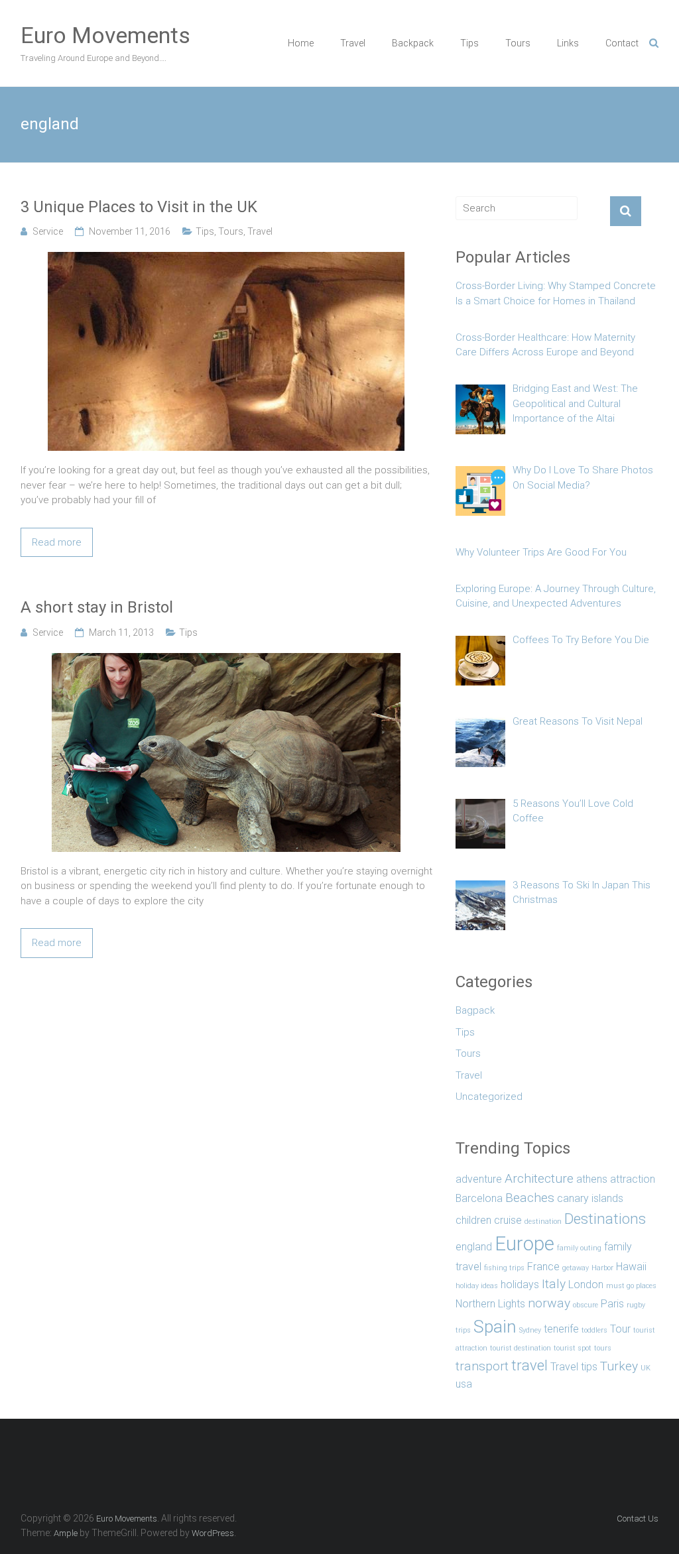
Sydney (530, 1330)
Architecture (539, 1178)
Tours (517, 43)
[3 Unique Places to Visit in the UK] (226, 259)
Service (47, 231)
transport (482, 1366)
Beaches (529, 1197)
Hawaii (631, 1266)
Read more (57, 542)
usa (464, 1384)
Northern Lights (490, 1303)
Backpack (413, 43)
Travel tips (573, 1366)
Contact (622, 43)
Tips (469, 43)
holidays (520, 1284)
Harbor (602, 1268)
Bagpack (475, 1010)
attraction (632, 1179)
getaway (575, 1268)
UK (645, 1368)
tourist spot (572, 1348)
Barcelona (479, 1198)
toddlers (594, 1330)
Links (568, 43)
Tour (620, 1329)
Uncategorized (489, 1097)
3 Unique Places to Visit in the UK (139, 207)
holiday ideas (477, 1286)
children (473, 1220)
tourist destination (520, 1348)
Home (301, 43)
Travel (352, 43)
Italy (554, 1283)
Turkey (619, 1366)
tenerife (561, 1329)
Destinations (605, 1218)
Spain (495, 1326)
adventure (479, 1179)
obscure (585, 1305)
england (474, 1246)
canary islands (590, 1198)
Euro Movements (105, 35)
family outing (579, 1248)
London (585, 1284)
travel (529, 1365)
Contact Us (637, 1519)
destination (543, 1221)
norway (549, 1303)
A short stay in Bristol (97, 607)
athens (591, 1179)
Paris (612, 1303)
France (543, 1266)
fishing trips (504, 1268)
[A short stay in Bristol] (226, 660)
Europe (524, 1243)
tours (602, 1348)
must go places (631, 1286)
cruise (508, 1220)
